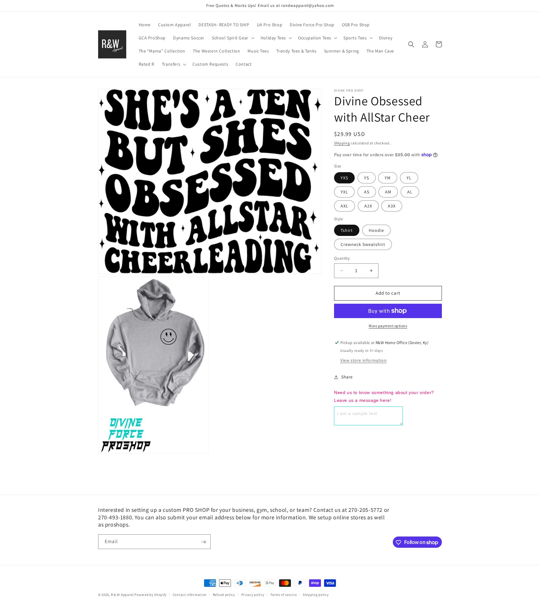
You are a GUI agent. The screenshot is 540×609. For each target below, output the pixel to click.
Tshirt (347, 230)
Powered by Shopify (150, 594)
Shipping (342, 143)
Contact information (190, 594)
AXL (344, 206)
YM (388, 178)
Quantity (342, 258)
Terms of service (283, 594)
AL (409, 192)
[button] (232, 37)
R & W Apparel (122, 594)
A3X (392, 206)
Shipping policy (316, 594)
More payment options (388, 325)
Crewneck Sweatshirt (363, 244)
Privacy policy (252, 594)
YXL (344, 192)
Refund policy (224, 594)
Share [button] (347, 377)
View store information (363, 360)
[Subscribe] (203, 542)
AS (366, 192)
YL (409, 178)
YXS (344, 178)
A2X (368, 206)
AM (388, 192)
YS (366, 178)
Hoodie (376, 230)
